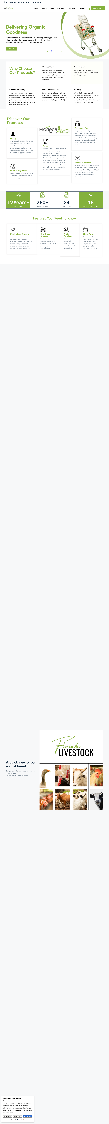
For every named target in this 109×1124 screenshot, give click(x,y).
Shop (52, 8)
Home (35, 8)
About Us (44, 8)
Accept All (27, 1116)
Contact (82, 8)
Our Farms (60, 8)
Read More (67, 251)
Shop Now (11, 48)
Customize (7, 1116)
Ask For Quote (97, 8)
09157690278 (37, 2)
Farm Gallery (72, 8)
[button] (48, 51)
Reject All (17, 1116)
